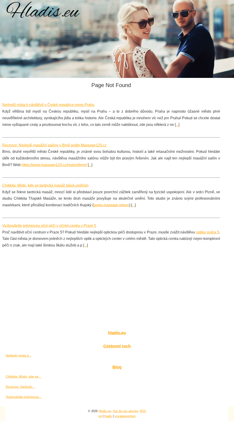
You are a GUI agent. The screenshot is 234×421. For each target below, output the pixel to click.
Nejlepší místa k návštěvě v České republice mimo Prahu (48, 105)
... (177, 125)
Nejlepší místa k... (19, 355)
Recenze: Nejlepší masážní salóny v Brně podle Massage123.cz (54, 145)
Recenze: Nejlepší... (20, 387)
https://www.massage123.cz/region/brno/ (54, 165)
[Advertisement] (117, 292)
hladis (108, 416)
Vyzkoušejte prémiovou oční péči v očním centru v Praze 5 (49, 226)
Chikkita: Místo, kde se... (23, 376)
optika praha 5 (207, 232)
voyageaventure (125, 416)
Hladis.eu (104, 411)
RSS (143, 411)
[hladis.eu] (117, 39)
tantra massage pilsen (111, 205)
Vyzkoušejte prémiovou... (24, 397)
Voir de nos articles (125, 411)
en (100, 416)
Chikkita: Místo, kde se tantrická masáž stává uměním (45, 185)
